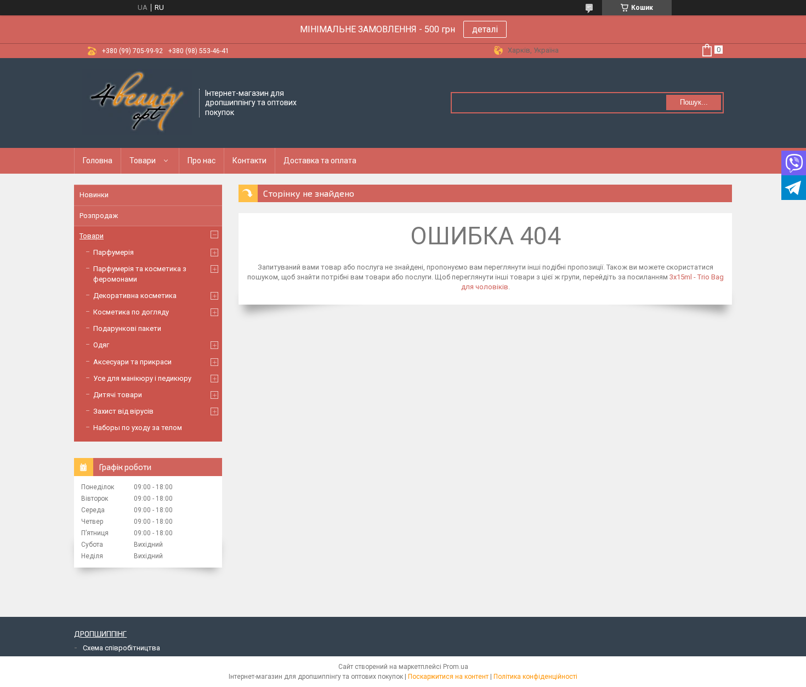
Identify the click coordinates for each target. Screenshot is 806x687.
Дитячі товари (117, 395)
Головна (97, 160)
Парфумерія (113, 252)
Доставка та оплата (319, 160)
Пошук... (694, 102)
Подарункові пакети (127, 328)
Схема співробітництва (121, 648)
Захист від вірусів (123, 411)
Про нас (201, 160)
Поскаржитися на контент (448, 676)
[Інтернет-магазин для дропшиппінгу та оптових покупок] (137, 102)
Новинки (94, 195)
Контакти (249, 160)
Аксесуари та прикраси (132, 362)
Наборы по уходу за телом (137, 427)
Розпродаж (99, 215)
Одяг (101, 345)
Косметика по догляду (131, 312)
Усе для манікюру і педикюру (142, 378)
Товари (142, 160)
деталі (485, 29)
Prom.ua (455, 667)
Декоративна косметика (135, 295)
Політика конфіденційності (535, 676)
